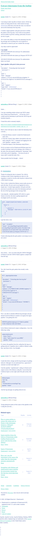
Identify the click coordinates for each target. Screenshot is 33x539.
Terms (3, 508)
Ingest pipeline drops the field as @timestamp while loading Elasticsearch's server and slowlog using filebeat (9, 438)
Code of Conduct (6, 514)
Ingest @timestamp (7, 449)
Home (2, 485)
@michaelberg (7, 171)
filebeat (2, 10)
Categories (9, 485)
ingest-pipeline (11, 430)
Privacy (4, 510)
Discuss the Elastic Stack (7, 1)
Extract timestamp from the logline (16, 6)
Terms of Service (25, 485)
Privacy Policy (5, 489)
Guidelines (16, 485)
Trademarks (5, 506)
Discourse (10, 493)
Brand (3, 512)
